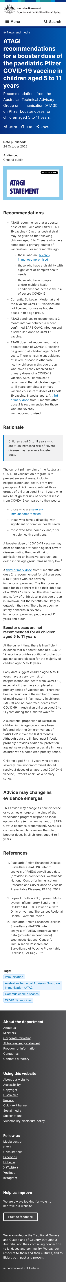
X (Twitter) (10, 1167)
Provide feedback (20, 1217)
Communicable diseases (21, 994)
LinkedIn (9, 1162)
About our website (16, 1079)
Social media (12, 1110)
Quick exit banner (15, 1105)
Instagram (10, 1178)
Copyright (10, 1090)
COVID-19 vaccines (18, 1000)
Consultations (12, 1152)
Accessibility (12, 1084)
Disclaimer (10, 1095)
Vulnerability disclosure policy (24, 1121)
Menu (14, 22)
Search (55, 22)
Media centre (12, 1141)
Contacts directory (16, 1059)
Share (45, 127)
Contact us (11, 1053)
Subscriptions (12, 1116)
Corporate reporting (17, 1038)
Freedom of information (19, 1048)
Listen (13, 127)
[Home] (33, 9)
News (7, 1147)
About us (9, 1028)
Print (28, 127)
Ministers (9, 1033)
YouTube (9, 1172)
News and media (18, 32)
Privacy (8, 1100)
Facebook (10, 1157)
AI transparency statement (21, 1043)
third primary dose (19, 570)
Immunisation (14, 977)
